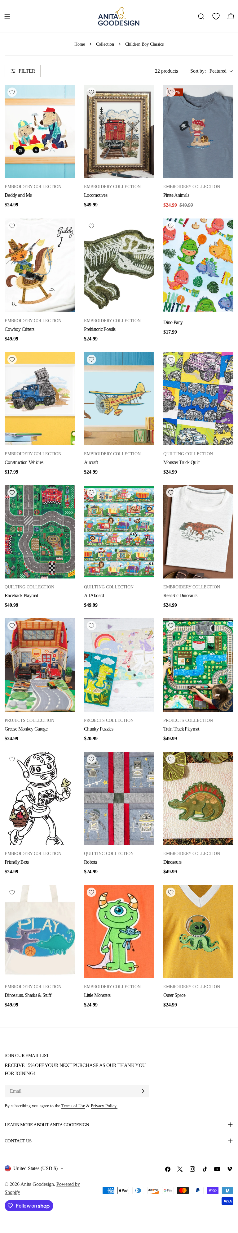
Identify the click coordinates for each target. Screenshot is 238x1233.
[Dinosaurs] (198, 798)
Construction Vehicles (24, 462)
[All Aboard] (119, 531)
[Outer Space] (198, 931)
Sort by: (198, 71)
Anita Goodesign (37, 1184)
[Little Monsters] (119, 931)
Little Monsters (97, 995)
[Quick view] (67, 97)
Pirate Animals (176, 195)
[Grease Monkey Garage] (40, 665)
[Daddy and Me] (40, 131)
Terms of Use (73, 1105)
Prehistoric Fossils (100, 329)
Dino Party (173, 322)
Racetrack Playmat (21, 595)
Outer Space (174, 995)
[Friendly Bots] (40, 798)
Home (79, 44)
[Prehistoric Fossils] (119, 265)
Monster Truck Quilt (181, 462)
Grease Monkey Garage (26, 728)
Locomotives (95, 195)
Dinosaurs (172, 862)
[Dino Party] (198, 265)
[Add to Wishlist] (12, 92)
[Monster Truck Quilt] (198, 398)
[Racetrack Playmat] (40, 531)
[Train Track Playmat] (198, 665)
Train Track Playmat (181, 728)
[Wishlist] (216, 16)
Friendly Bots (17, 862)
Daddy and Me (18, 195)
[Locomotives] (119, 131)
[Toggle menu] (7, 16)
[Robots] (119, 798)
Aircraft (91, 462)
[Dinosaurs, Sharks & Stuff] (40, 931)
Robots (90, 862)
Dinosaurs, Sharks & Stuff (28, 995)
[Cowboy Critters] (40, 265)
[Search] (201, 16)
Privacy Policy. (104, 1105)
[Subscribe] (143, 1091)
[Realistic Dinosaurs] (198, 531)
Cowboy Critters (19, 329)
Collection (105, 44)
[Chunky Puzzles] (119, 665)
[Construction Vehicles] (40, 398)
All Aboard (94, 595)
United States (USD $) (35, 1168)
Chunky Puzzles (98, 728)
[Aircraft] (119, 398)
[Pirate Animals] (198, 131)
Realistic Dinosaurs (180, 595)
